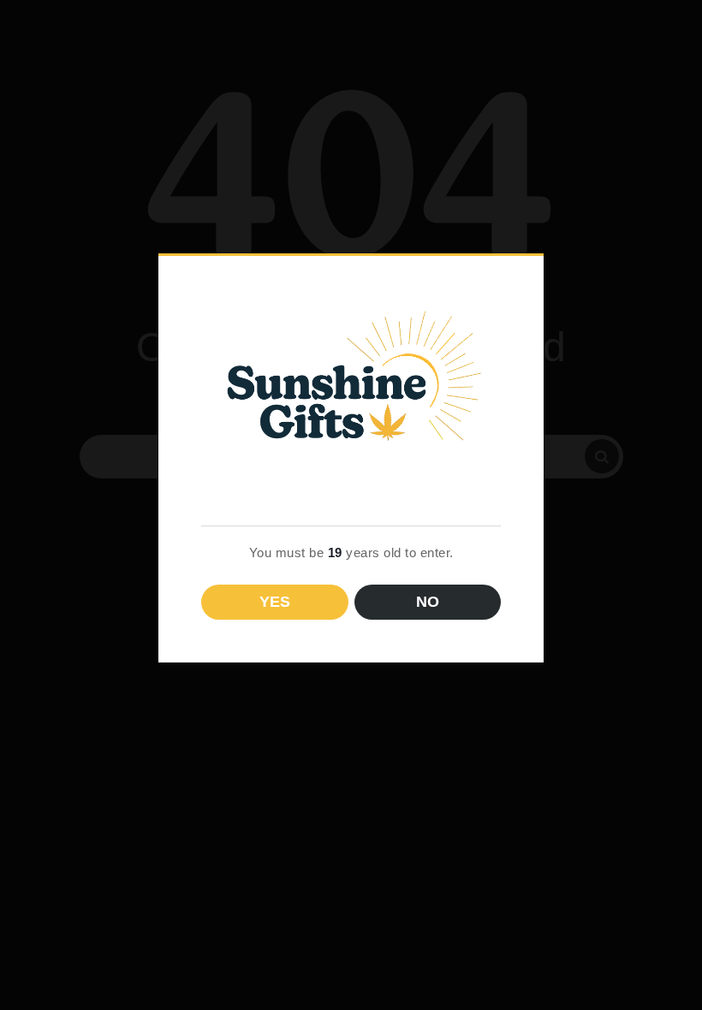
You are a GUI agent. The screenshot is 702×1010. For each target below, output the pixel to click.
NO (427, 601)
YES (274, 601)
